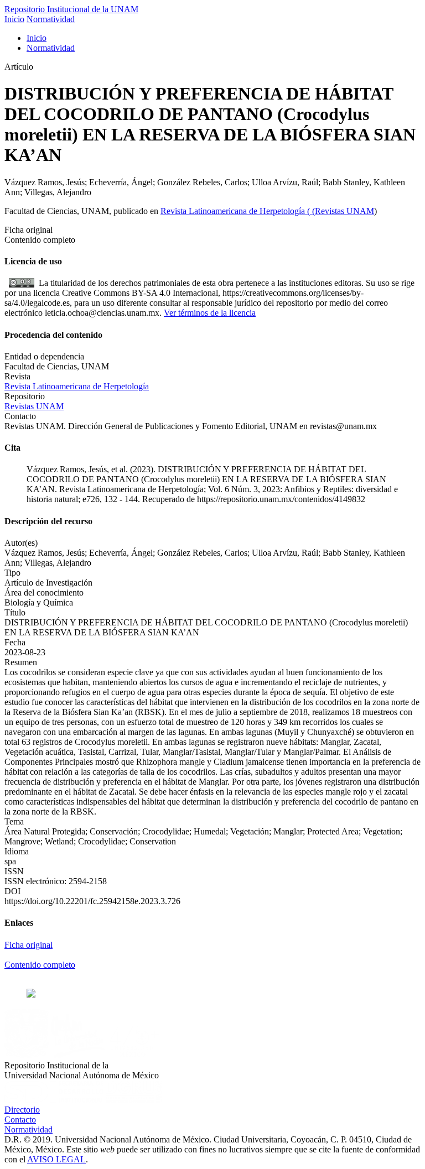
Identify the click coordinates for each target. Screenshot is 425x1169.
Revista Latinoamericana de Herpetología (233, 211)
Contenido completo (39, 964)
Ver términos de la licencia (210, 312)
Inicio (14, 19)
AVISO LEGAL (56, 1159)
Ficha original (28, 944)
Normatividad (51, 19)
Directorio (22, 1109)
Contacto (20, 1119)
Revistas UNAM (344, 211)
